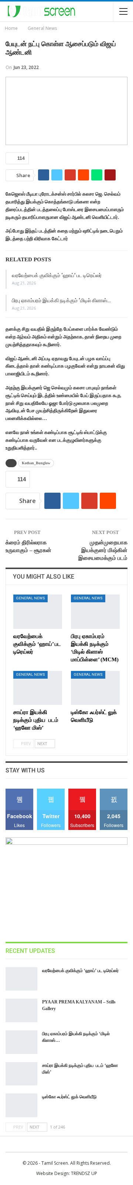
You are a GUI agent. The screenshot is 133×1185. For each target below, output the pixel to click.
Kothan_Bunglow (36, 463)
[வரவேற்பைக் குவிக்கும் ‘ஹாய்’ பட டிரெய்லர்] (37, 611)
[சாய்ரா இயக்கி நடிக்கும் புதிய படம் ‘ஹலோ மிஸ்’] (37, 688)
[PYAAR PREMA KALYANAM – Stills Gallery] (21, 1010)
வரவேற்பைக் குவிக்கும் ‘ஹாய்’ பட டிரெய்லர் (57, 275)
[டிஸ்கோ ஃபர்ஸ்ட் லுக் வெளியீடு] (95, 688)
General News (30, 598)
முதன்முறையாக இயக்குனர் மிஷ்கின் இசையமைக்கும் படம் (102, 550)
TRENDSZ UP (84, 1173)
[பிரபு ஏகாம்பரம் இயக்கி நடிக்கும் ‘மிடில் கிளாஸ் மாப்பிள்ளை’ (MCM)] (95, 611)
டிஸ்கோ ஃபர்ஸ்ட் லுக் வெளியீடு (69, 1096)
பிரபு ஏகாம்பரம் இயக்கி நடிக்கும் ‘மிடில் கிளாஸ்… (61, 300)
